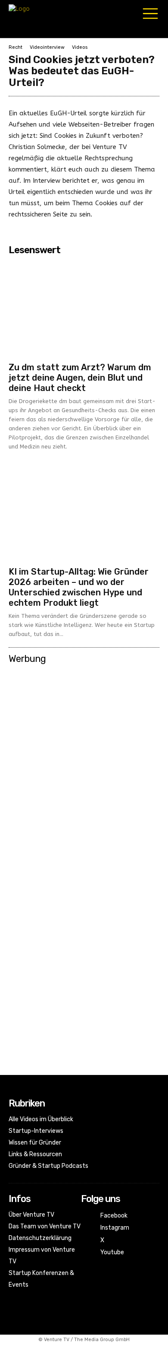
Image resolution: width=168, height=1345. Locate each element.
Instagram (114, 1227)
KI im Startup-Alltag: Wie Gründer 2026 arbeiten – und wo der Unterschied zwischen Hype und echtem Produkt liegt (79, 587)
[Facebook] (87, 1216)
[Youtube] (87, 1252)
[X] (87, 1240)
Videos (79, 47)
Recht (15, 47)
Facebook (114, 1215)
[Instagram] (87, 1228)
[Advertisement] (84, 753)
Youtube (112, 1252)
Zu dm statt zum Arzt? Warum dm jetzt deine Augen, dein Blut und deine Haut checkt (80, 377)
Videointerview (47, 47)
